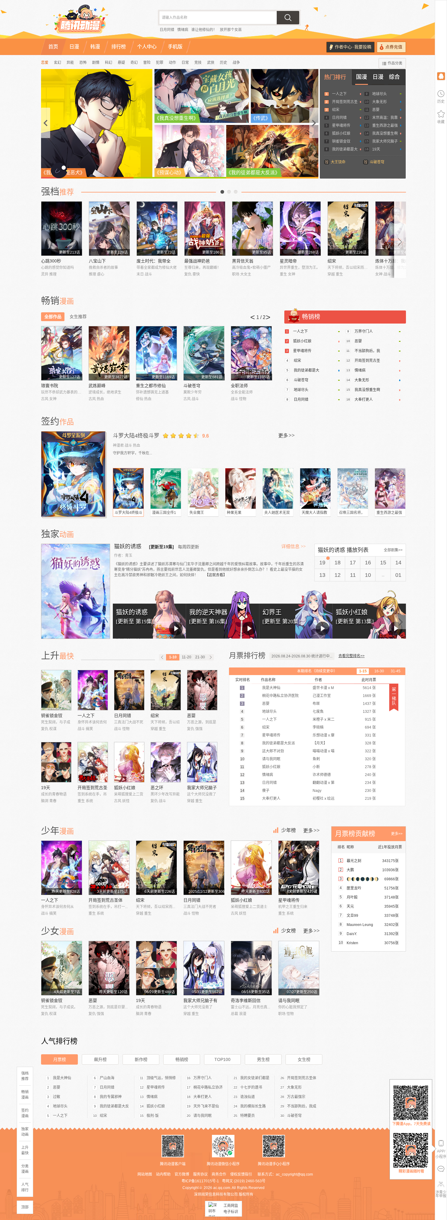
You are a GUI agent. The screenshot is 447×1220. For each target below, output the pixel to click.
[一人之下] (93, 690)
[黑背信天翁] (252, 228)
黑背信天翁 (242, 260)
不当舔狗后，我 (367, 351)
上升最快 (25, 1150)
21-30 (200, 657)
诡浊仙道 (247, 1097)
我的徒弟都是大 (345, 149)
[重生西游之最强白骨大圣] (390, 488)
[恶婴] (202, 690)
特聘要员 (247, 1116)
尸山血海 (107, 1078)
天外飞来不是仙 (206, 1106)
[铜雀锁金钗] (56, 690)
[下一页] (210, 657)
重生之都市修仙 (151, 385)
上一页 (222, 192)
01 (398, 575)
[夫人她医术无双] (278, 488)
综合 (394, 77)
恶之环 (157, 787)
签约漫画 (25, 1113)
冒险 (147, 63)
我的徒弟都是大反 (114, 1106)
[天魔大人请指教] (315, 488)
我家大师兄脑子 (385, 141)
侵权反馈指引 (241, 1174)
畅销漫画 (25, 1095)
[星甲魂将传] (298, 867)
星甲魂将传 (341, 125)
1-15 (363, 671)
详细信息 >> (293, 546)
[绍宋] (348, 228)
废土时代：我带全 (154, 260)
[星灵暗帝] (300, 228)
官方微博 (182, 1174)
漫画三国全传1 (164, 513)
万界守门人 (364, 331)
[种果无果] (240, 488)
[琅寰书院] (61, 353)
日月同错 (167, 30)
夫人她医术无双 (277, 513)
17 (353, 563)
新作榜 (141, 1059)
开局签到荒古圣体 (105, 900)
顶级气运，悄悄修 (161, 1078)
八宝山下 (97, 260)
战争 (236, 63)
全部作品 (52, 316)
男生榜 (263, 1059)
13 (322, 575)
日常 (185, 63)
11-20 (186, 657)
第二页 (229, 192)
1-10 (173, 657)
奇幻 (134, 63)
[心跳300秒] (61, 228)
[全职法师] (251, 353)
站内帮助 (163, 1174)
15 (383, 563)
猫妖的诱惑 (128, 546)
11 (353, 575)
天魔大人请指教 (314, 513)
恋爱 (44, 63)
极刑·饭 (153, 1116)
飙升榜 (100, 1059)
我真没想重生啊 (385, 133)
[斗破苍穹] (203, 353)
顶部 (25, 1207)
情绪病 (182, 30)
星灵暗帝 (288, 260)
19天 (376, 149)
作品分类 (395, 63)
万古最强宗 (296, 1097)
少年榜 (288, 830)
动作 (172, 63)
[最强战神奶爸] (204, 228)
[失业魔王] (203, 488)
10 (368, 575)
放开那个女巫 (231, 30)
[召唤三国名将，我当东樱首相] (353, 488)
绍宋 (335, 110)
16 (368, 563)
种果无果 (234, 513)
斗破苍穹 (377, 162)
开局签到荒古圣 (345, 102)
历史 (223, 63)
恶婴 (375, 110)
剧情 (95, 63)
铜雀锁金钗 (341, 141)
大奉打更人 (364, 399)
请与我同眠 (289, 1000)
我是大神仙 (62, 1078)
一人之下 (339, 94)
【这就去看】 (216, 575)
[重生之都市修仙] (156, 353)
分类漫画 (25, 1169)
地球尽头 (379, 94)
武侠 (210, 63)
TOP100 (222, 1059)
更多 (286, 435)
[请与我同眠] (298, 968)
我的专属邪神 (111, 1097)
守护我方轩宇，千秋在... (132, 453)
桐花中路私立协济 (208, 1087)
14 (398, 563)
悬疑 (121, 63)
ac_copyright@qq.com (294, 1174)
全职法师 (239, 385)
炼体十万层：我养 (392, 260)
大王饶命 (338, 162)
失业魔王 (196, 513)
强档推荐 (25, 1076)
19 (322, 563)
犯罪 (159, 63)
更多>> (397, 834)
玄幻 (57, 63)
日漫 (377, 77)
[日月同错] (129, 690)
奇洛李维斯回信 (246, 1000)
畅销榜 (181, 1059)
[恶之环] (166, 762)
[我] (441, 76)
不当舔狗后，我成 (301, 1106)
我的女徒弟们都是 (254, 1078)
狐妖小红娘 (341, 133)
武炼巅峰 (97, 385)
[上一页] (162, 657)
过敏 (56, 1097)
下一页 (235, 192)
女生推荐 (78, 316)
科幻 (108, 63)
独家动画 (25, 1132)
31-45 (395, 671)
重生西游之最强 (385, 125)
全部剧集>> (393, 550)
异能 (70, 63)
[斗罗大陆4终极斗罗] (74, 474)
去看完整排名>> (351, 656)
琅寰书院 (49, 385)
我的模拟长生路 (253, 1106)
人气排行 (25, 1187)
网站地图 (144, 1174)
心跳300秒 (51, 260)
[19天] (56, 762)
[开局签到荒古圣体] (93, 762)
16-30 (379, 671)
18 (337, 563)
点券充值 (393, 47)
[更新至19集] (161, 546)
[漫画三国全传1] (166, 488)
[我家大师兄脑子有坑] (202, 762)
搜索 (288, 17)
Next (400, 239)
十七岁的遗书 (251, 1087)
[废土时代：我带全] (157, 228)
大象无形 (379, 102)
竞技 (198, 63)
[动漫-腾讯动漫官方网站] (92, 21)
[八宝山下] (109, 228)
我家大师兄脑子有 (200, 1000)
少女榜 (288, 930)
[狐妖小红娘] (129, 762)
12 (337, 575)
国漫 (361, 77)
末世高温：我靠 (385, 118)
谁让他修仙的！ (204, 30)
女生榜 (304, 1059)
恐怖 (83, 63)
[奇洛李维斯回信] (251, 968)
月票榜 (59, 1059)
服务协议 (200, 1174)
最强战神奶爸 (197, 260)
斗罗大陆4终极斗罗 (136, 436)
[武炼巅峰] (109, 353)
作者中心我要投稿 (353, 47)
